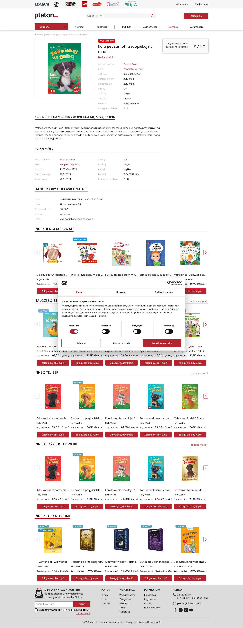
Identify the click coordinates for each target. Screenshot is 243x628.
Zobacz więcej (83, 613)
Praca (104, 599)
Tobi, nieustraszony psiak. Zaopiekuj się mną (167, 418)
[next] (205, 252)
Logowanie (150, 599)
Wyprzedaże (197, 27)
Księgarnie (125, 599)
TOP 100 (126, 27)
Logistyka (124, 612)
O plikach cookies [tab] (164, 292)
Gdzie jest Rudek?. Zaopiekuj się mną (197, 418)
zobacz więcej (199, 301)
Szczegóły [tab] (121, 292)
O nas (104, 595)
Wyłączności (150, 27)
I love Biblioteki (152, 607)
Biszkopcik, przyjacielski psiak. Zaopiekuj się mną (101, 418)
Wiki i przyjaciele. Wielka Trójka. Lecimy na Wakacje (102, 275)
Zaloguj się (196, 16)
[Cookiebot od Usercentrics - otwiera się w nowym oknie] (169, 283)
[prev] (37, 252)
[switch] (106, 331)
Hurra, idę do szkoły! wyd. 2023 (124, 275)
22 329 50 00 (184, 594)
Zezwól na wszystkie (162, 343)
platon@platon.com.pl (189, 603)
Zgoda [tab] (79, 292)
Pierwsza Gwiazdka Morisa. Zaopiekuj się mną (202, 490)
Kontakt (105, 603)
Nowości (79, 27)
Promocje (173, 27)
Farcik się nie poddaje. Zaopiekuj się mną (130, 418)
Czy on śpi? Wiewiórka (53, 562)
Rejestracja (150, 595)
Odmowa (81, 343)
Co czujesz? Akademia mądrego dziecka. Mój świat (69, 275)
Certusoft (156, 622)
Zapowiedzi (103, 27)
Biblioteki (124, 603)
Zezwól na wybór (121, 343)
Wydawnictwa (127, 595)
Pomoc (148, 603)
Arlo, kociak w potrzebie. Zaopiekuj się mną (63, 418)
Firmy (122, 607)
